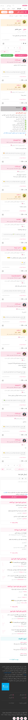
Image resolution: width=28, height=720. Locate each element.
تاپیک (11, 12)
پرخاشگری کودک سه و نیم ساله (20, 644)
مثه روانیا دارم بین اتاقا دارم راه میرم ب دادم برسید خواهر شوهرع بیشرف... (17, 576)
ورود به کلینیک (14, 660)
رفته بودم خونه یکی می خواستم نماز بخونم (18, 539)
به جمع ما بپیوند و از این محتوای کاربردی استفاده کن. (15, 133)
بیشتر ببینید (15, 523)
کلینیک (13, 9)
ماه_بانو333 (21, 572)
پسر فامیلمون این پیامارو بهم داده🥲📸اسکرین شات (18, 563)
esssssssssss (20, 633)
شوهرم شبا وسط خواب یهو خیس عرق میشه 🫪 (16, 570)
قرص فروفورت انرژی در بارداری (20, 516)
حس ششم (18, 29)
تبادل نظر (19, 9)
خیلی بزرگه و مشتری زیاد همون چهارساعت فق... (16, 535)
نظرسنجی (5, 12)
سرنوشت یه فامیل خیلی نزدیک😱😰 (19, 600)
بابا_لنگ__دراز (21, 566)
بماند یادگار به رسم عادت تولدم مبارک (19, 589)
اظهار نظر (20, 55)
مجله (25, 9)
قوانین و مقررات (22, 703)
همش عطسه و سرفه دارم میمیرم (19, 547)
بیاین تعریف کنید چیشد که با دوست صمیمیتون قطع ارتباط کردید (18, 630)
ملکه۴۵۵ (25, 591)
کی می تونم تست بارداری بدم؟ (20, 650)
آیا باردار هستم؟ (23, 655)
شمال (25, 546)
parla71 (25, 507)
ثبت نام (2, 6)
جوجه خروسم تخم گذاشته (21, 505)
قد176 (25, 595)
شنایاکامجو (25, 518)
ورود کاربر (9, 6)
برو (4, 51)
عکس (8, 9)
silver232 (25, 513)
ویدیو (3, 9)
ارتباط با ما (11, 703)
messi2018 (24, 597)
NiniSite (18, 107)
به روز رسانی (21, 469)
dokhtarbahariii (20, 579)
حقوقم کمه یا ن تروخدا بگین (21, 533)
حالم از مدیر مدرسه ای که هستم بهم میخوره (17, 511)
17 (8, 48)
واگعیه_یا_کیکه (24, 602)
